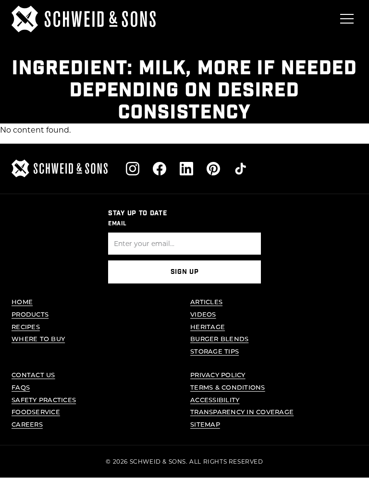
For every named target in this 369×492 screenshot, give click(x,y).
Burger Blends (219, 338)
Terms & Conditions (227, 387)
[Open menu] (346, 18)
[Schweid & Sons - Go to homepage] (84, 19)
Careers (27, 424)
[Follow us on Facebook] (159, 168)
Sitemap (205, 424)
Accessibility (214, 399)
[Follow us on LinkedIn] (186, 168)
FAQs (21, 387)
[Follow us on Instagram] (132, 168)
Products (30, 314)
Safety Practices (44, 399)
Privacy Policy (218, 374)
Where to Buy (38, 338)
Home (22, 301)
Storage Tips (214, 351)
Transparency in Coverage (242, 411)
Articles (206, 301)
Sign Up (185, 272)
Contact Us (33, 374)
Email (117, 223)
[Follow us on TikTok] (240, 168)
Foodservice (36, 411)
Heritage (207, 326)
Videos (203, 314)
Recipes (26, 326)
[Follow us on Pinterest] (213, 168)
